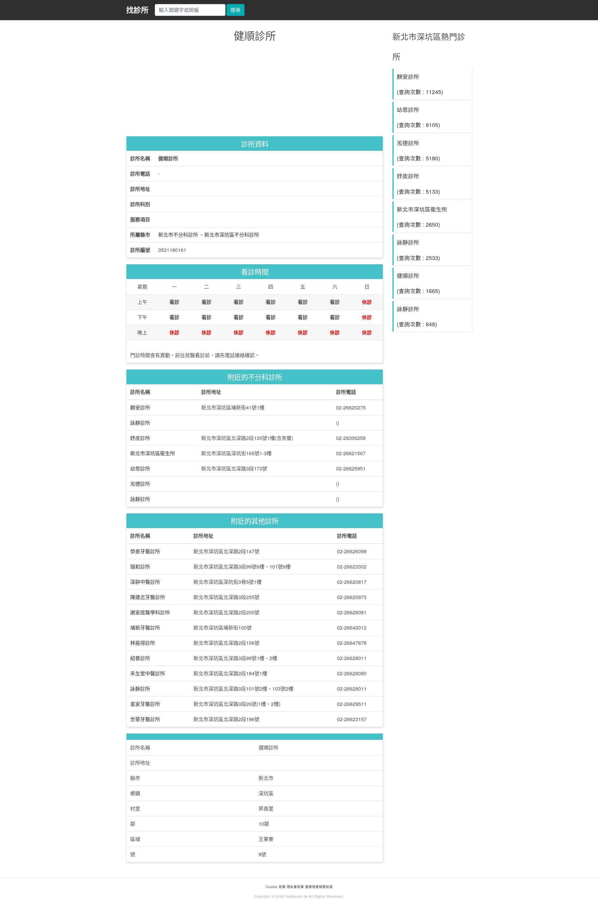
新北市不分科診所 (178, 234)
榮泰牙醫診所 (145, 551)
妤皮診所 (140, 438)
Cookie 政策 (276, 887)
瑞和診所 (140, 566)
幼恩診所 (140, 468)
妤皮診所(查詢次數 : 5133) (418, 183)
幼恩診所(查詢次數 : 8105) (418, 117)
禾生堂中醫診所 (147, 673)
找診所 (137, 9)
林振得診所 (142, 642)
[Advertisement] (254, 90)
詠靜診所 (140, 422)
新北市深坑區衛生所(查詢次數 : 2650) (422, 216)
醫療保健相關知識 (318, 887)
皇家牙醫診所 (145, 703)
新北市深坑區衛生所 (152, 453)
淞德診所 (140, 483)
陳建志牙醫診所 (147, 597)
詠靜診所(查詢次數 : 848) (417, 316)
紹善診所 (140, 658)
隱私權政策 (295, 887)
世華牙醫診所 (145, 719)
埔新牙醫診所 (145, 627)
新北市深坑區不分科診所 (231, 234)
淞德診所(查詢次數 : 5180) (418, 150)
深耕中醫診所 (145, 581)
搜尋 (235, 9)
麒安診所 (140, 407)
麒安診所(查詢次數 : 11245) (420, 84)
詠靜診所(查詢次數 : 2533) (418, 249)
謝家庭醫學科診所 (150, 612)
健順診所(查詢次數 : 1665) (418, 283)
